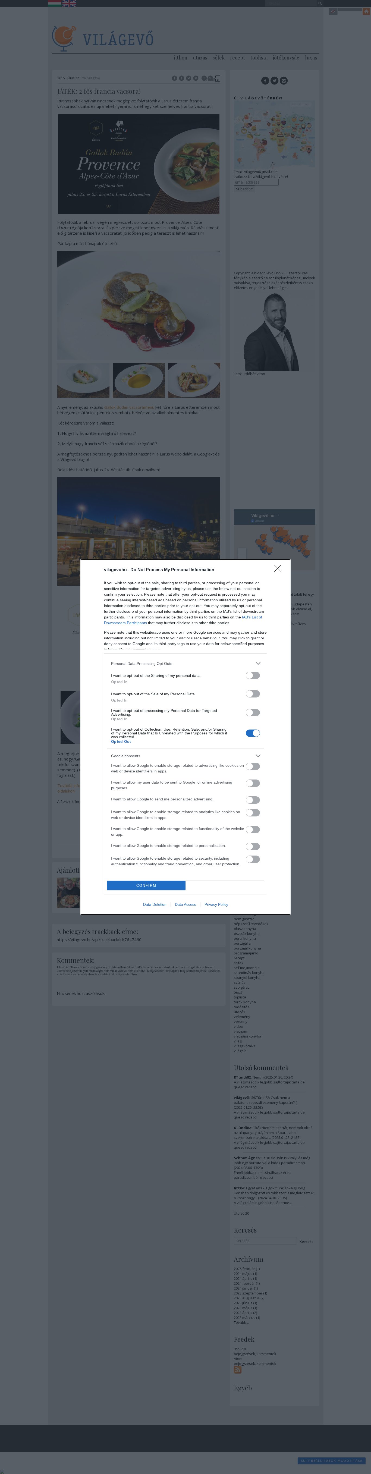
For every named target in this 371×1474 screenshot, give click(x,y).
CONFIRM (146, 886)
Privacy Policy (216, 904)
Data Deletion (154, 904)
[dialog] (185, 737)
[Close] (279, 570)
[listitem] (185, 663)
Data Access (185, 904)
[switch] (253, 675)
